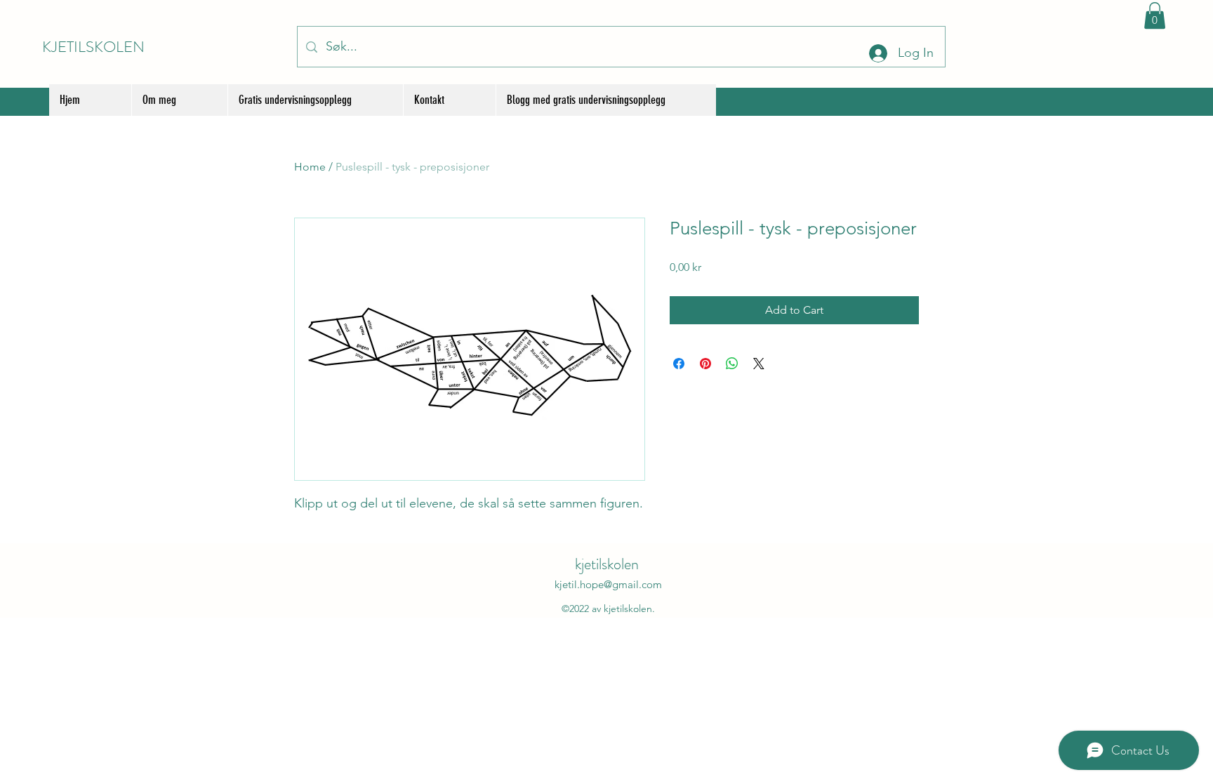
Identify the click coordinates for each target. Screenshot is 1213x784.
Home (310, 166)
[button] (1155, 15)
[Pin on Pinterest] (705, 363)
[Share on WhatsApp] (732, 363)
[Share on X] (758, 363)
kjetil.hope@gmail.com (608, 584)
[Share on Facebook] (678, 363)
